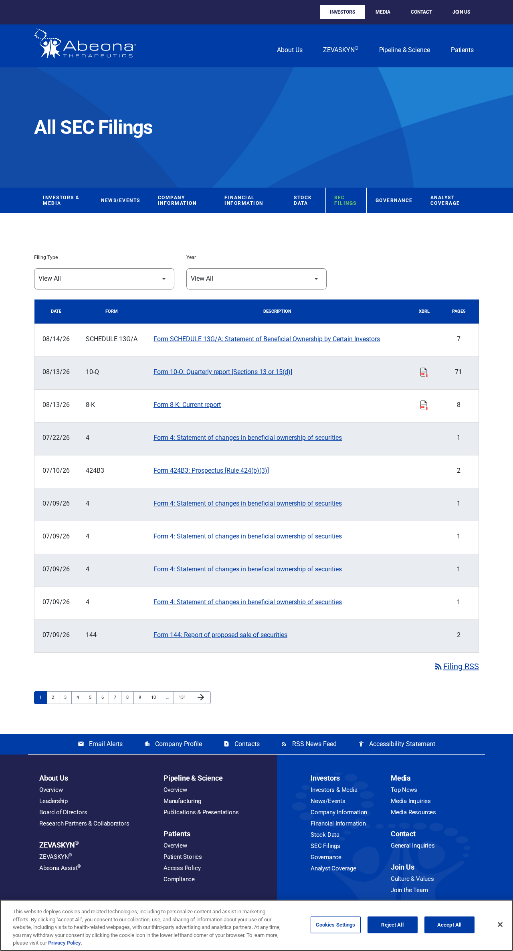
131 (183, 697)
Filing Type (46, 257)
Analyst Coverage (445, 200)
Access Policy (182, 868)
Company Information (177, 200)
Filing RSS (456, 666)
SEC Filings (345, 200)
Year (191, 257)
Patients (462, 50)
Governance (394, 200)
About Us (289, 50)
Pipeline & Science (404, 50)
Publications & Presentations (201, 812)
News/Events (120, 200)
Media (383, 12)
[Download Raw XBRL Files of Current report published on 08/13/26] (424, 404)
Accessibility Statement (396, 744)
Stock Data (303, 200)
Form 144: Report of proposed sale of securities (220, 635)
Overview (51, 789)
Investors (342, 12)
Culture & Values (412, 878)
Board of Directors (63, 812)
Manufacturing (182, 801)
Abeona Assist (60, 868)
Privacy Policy (64, 943)
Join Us (461, 12)
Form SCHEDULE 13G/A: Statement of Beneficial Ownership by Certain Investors (266, 339)
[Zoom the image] (85, 45)
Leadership (53, 801)
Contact (421, 12)
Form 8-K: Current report (187, 405)
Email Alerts (100, 744)
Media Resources (413, 812)
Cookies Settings (335, 925)
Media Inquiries (411, 801)
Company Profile (173, 744)
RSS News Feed (309, 744)
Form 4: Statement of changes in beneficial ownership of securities (247, 437)
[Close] (500, 924)
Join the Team (409, 890)
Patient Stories (183, 856)
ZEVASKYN (340, 49)
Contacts (241, 744)
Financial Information (243, 200)
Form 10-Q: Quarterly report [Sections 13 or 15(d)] (222, 372)
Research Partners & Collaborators (84, 823)
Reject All (392, 925)
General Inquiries (413, 845)
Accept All (449, 925)
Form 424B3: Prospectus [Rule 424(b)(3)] (211, 470)
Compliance (179, 879)
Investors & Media (61, 200)
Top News (404, 789)
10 (156, 697)
